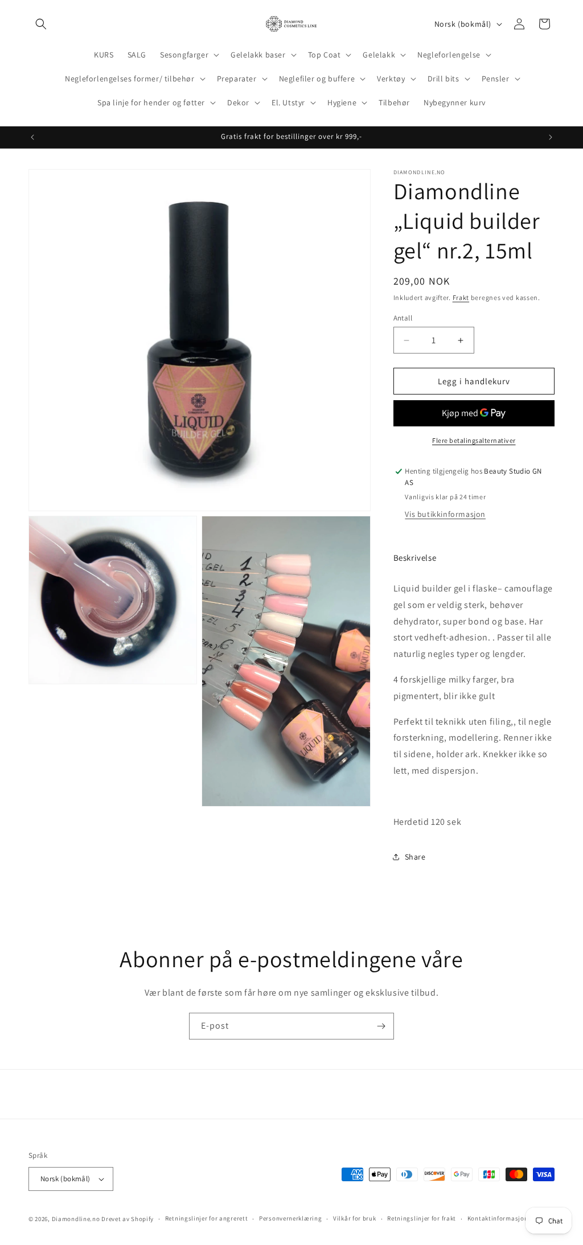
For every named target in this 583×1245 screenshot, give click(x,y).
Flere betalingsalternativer (474, 440)
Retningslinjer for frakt (421, 1218)
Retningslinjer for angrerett (206, 1218)
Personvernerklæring (290, 1218)
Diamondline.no (76, 1219)
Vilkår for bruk (354, 1218)
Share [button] (415, 857)
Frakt (461, 297)
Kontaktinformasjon (497, 1218)
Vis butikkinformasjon (445, 514)
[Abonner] (380, 1026)
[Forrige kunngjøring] (32, 137)
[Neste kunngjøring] (550, 137)
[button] (41, 23)
